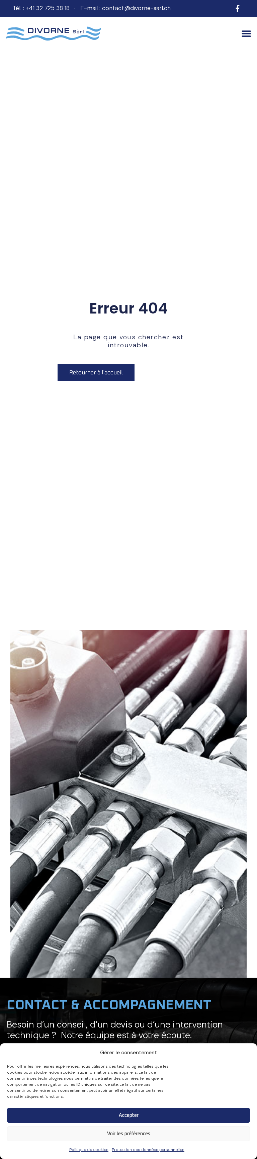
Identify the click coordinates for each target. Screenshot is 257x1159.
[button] (246, 33)
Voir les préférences (128, 1133)
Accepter (129, 1115)
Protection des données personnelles (148, 1149)
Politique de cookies (88, 1149)
